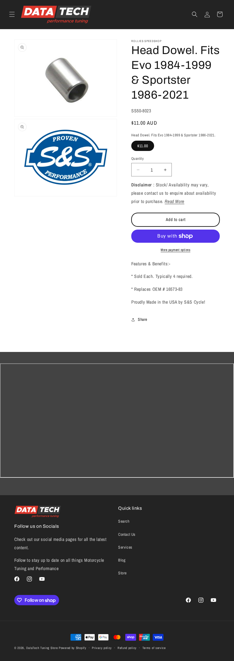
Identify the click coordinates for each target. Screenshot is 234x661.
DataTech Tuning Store (42, 648)
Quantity (137, 158)
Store (122, 573)
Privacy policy (102, 648)
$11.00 (142, 145)
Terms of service (154, 648)
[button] (12, 14)
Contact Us (127, 534)
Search (124, 521)
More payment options (175, 250)
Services (125, 547)
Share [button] (142, 319)
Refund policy (127, 648)
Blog (121, 560)
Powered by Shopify (72, 648)
